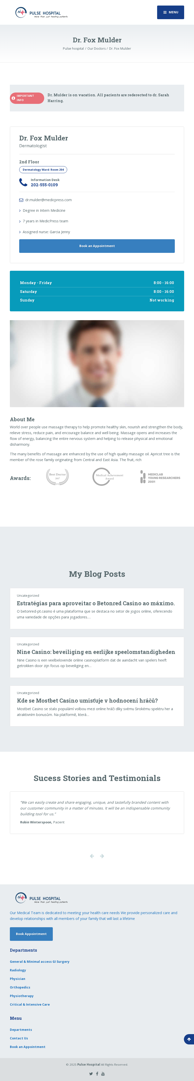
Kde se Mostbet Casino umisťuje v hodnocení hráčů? (87, 700)
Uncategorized (28, 595)
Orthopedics (20, 987)
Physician (17, 979)
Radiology (18, 970)
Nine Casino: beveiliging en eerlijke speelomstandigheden (96, 651)
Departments (21, 1030)
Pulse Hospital (88, 1064)
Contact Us (19, 1038)
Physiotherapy (22, 996)
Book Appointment (31, 934)
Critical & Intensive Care (30, 1004)
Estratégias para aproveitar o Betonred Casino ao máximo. (96, 603)
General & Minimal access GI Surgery (39, 961)
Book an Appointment (97, 246)
